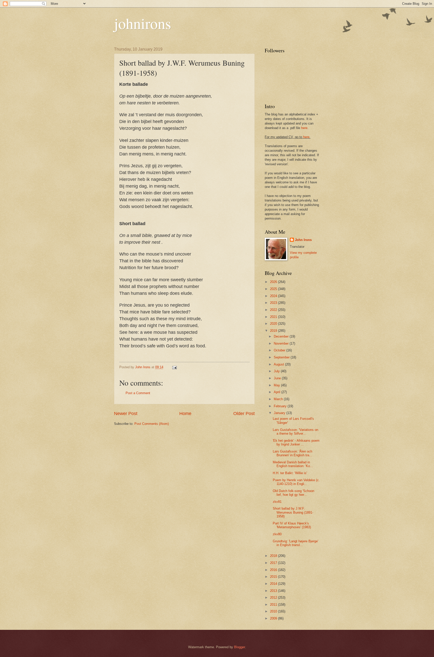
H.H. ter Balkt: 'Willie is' (290, 473)
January (280, 413)
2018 (274, 556)
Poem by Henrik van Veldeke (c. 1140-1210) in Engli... (296, 482)
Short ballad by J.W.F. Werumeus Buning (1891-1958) (293, 512)
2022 (274, 310)
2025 (274, 289)
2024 (274, 296)
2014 (274, 584)
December (282, 336)
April (277, 392)
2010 (274, 611)
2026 (274, 282)
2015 (274, 577)
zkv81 (277, 502)
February (281, 406)
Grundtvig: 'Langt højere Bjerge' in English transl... (295, 543)
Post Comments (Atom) (151, 424)
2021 (274, 317)
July (277, 371)
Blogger (239, 647)
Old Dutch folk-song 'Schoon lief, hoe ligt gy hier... (293, 493)
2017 (274, 563)
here (304, 128)
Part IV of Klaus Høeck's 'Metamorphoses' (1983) (292, 525)
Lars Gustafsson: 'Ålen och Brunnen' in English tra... (292, 453)
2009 (274, 618)
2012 (274, 597)
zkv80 (277, 534)
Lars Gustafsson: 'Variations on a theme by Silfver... (295, 431)
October (280, 350)
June (278, 378)
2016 (274, 570)
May (277, 385)
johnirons (142, 23)
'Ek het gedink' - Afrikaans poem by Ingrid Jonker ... (296, 442)
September (282, 357)
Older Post (244, 413)
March (279, 399)
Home (185, 413)
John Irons (303, 240)
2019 (274, 331)
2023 (274, 303)
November (282, 343)
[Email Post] (174, 367)
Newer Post (125, 413)
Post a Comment (138, 393)
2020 (274, 323)
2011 (274, 604)
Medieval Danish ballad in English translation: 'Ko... (293, 464)
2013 (274, 591)
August (279, 364)
